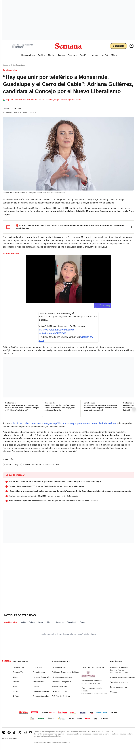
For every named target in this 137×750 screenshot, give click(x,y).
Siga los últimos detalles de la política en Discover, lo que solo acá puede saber (43, 100)
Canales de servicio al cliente (122, 677)
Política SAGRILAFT (60, 686)
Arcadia (16, 682)
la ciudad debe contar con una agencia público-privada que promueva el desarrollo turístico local (65, 423)
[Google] (3, 732)
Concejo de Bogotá (12, 464)
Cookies (113, 692)
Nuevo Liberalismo (33, 464)
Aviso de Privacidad (12, 738)
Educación (37, 667)
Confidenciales (19, 65)
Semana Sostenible (41, 696)
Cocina (36, 686)
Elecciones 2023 (52, 464)
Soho (15, 686)
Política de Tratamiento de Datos (65, 672)
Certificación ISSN (59, 691)
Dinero (15, 677)
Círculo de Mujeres (41, 691)
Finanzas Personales (42, 677)
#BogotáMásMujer (65, 329)
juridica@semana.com (90, 683)
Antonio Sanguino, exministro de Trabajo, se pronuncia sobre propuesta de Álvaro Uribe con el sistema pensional (100, 408)
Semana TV (18, 672)
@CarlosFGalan (47, 329)
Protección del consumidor (92, 667)
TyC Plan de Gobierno (61, 696)
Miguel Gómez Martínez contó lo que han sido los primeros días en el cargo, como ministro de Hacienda (60, 408)
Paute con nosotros (118, 687)
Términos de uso (59, 667)
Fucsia (15, 691)
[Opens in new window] (9, 732)
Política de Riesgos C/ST (62, 682)
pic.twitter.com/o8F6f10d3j (52, 333)
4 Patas (16, 696)
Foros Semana (39, 672)
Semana (6, 65)
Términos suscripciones (62, 677)
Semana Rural (39, 682)
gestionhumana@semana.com (94, 693)
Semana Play (18, 667)
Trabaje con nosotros (119, 682)
